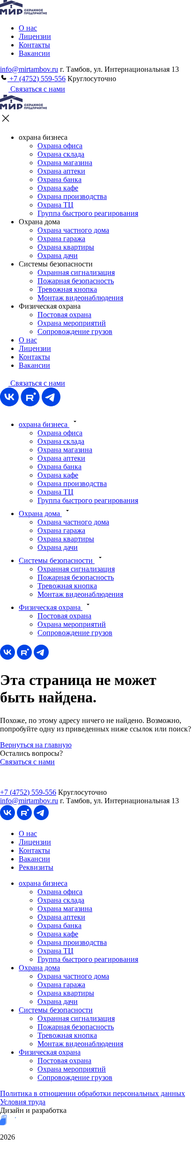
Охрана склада (60, 154)
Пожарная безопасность (75, 281)
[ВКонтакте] (9, 404)
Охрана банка (59, 179)
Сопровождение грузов (74, 331)
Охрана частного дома (73, 230)
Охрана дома (40, 513)
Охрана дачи (57, 255)
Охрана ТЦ (55, 205)
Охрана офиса (59, 146)
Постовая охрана (64, 315)
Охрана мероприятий (71, 323)
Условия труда (22, 1102)
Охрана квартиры (65, 247)
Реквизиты (36, 867)
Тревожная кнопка (67, 289)
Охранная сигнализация (76, 272)
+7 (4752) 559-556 (36, 79)
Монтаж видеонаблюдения (80, 298)
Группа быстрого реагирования (87, 213)
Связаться (36, 383)
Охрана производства (72, 196)
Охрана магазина (64, 163)
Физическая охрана (50, 607)
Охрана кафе (57, 188)
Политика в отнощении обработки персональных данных (92, 1093)
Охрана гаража (61, 239)
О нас (28, 28)
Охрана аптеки (61, 171)
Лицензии (35, 36)
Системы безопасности (57, 560)
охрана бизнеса (44, 424)
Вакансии (34, 53)
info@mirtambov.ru (29, 69)
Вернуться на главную (36, 745)
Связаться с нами (36, 89)
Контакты (34, 45)
